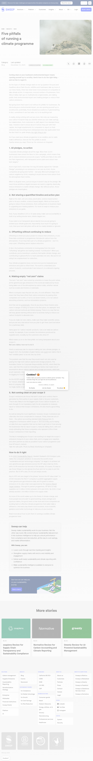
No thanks (32, 388)
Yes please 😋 (61, 388)
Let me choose (46, 388)
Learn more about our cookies (34, 382)
